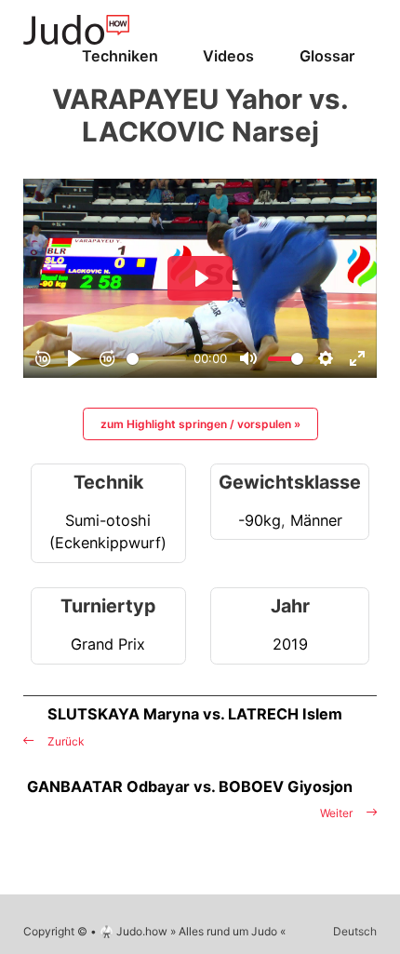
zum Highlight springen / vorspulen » (200, 424)
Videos (228, 56)
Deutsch (355, 931)
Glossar (327, 56)
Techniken (120, 56)
